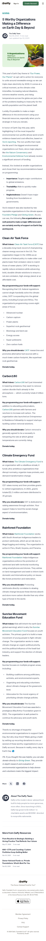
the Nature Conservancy (17, 152)
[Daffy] (6, 3)
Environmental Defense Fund (15, 156)
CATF (27, 350)
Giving (5, 13)
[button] (16, 3)
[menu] (42, 3)
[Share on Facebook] (24, 783)
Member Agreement (23, 914)
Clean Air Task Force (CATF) (27, 244)
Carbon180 (20, 382)
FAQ (23, 922)
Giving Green (28, 214)
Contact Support (23, 927)
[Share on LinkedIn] (17, 783)
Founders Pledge (10, 214)
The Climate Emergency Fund (28, 461)
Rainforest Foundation (25, 534)
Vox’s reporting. (9, 142)
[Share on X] (10, 783)
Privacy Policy (23, 918)
